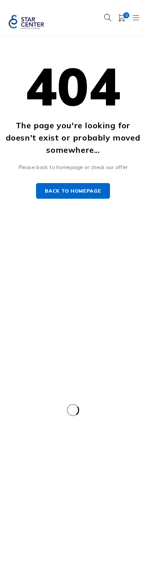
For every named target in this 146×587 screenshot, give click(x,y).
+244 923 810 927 (31, 319)
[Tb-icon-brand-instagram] (23, 335)
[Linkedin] (54, 335)
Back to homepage (73, 191)
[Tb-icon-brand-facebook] (7, 335)
